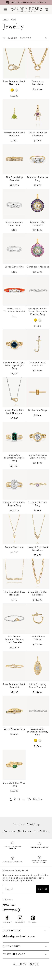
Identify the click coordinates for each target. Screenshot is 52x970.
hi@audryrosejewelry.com (19, 936)
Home (5, 20)
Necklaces (24, 831)
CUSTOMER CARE (14, 954)
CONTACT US (11, 931)
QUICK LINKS (12, 946)
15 (29, 799)
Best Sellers (41, 831)
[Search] (41, 9)
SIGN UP (43, 889)
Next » (37, 799)
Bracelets (9, 831)
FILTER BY (12, 37)
